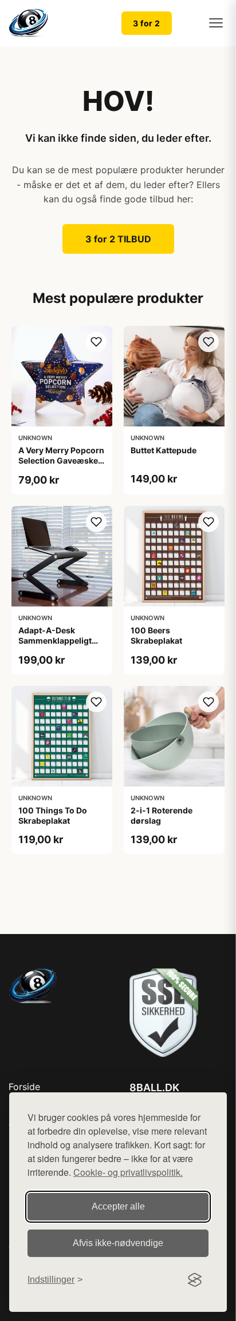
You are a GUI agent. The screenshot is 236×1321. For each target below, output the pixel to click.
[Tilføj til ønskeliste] (96, 342)
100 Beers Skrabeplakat (156, 635)
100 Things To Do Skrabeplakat (52, 815)
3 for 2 (146, 23)
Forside (24, 1086)
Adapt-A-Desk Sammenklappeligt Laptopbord (55, 640)
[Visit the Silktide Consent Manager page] (195, 1280)
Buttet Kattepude (163, 450)
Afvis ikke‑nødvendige (118, 1243)
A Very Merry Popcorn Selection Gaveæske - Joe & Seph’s (61, 460)
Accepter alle (118, 1206)
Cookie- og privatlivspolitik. (128, 1172)
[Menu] (215, 22)
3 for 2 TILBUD (118, 239)
